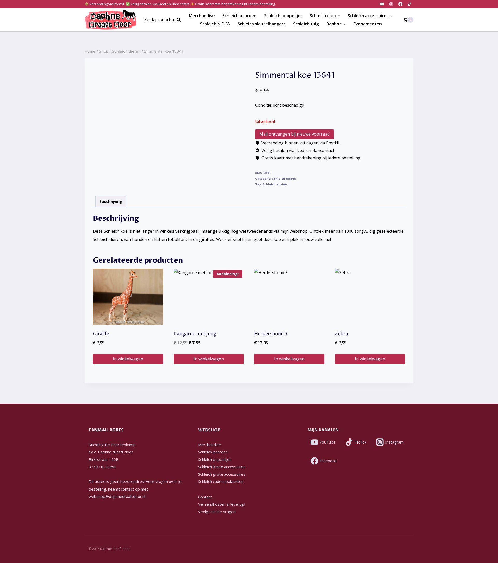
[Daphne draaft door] (110, 19)
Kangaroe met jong (195, 334)
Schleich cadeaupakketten (221, 481)
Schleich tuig (306, 24)
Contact (205, 496)
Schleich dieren (325, 15)
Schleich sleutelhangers (262, 24)
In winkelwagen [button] (128, 359)
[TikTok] (409, 4)
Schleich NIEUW (215, 24)
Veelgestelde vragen (217, 511)
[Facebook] (400, 4)
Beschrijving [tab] (110, 201)
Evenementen (368, 24)
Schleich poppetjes (283, 15)
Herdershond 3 (270, 334)
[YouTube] (382, 4)
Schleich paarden (239, 15)
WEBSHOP (209, 430)
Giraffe (101, 334)
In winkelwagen (289, 359)
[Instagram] (391, 4)
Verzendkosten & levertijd (221, 504)
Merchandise (202, 15)
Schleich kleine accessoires (221, 466)
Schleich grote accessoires (221, 474)
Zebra (341, 334)
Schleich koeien (275, 184)
